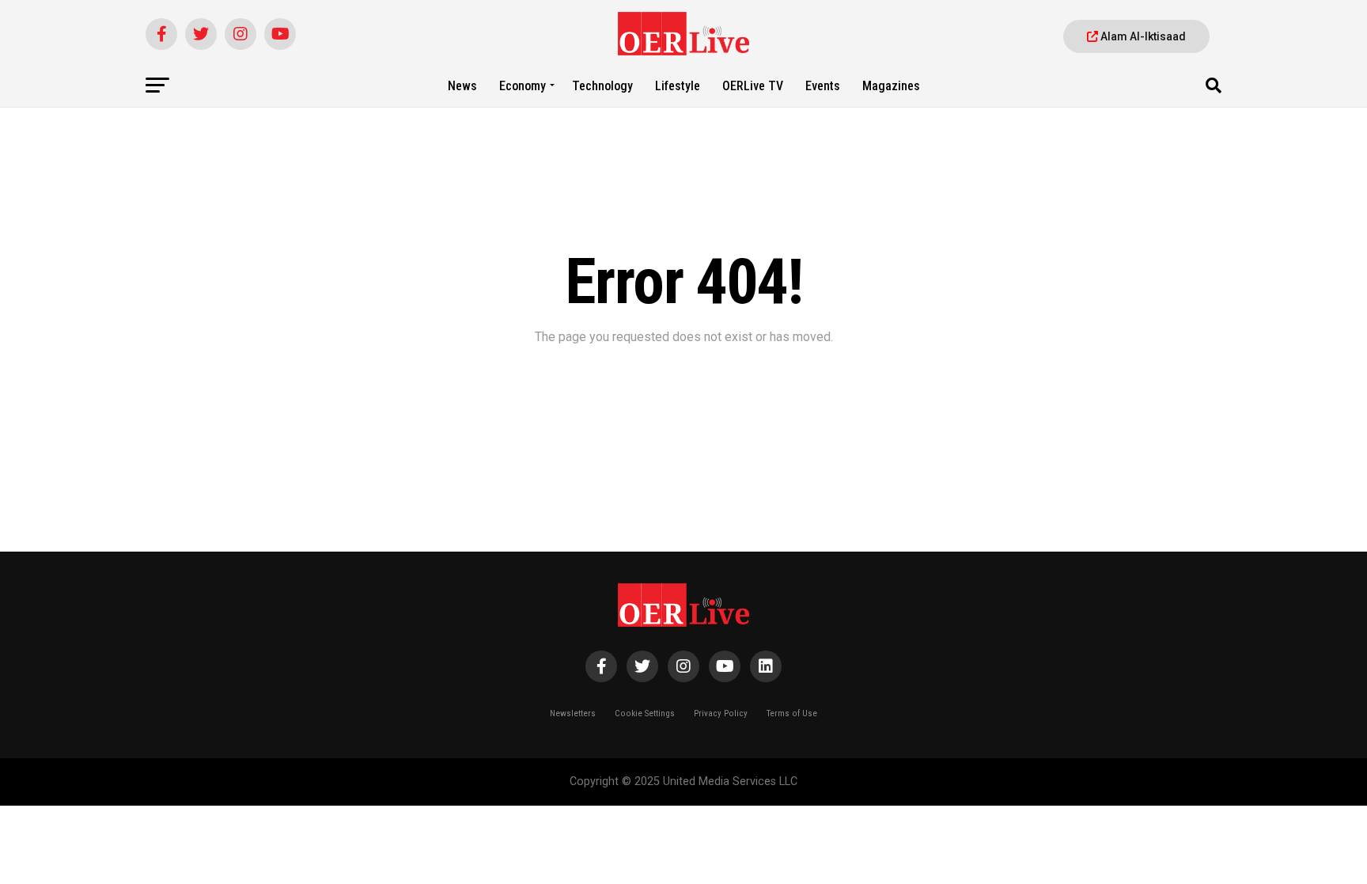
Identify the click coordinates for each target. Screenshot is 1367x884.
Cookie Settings (645, 713)
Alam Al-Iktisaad (1142, 36)
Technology (602, 85)
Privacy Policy (721, 713)
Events (822, 85)
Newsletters (573, 713)
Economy (522, 85)
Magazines (891, 85)
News (462, 85)
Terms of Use (792, 713)
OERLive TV (752, 85)
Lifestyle (677, 85)
